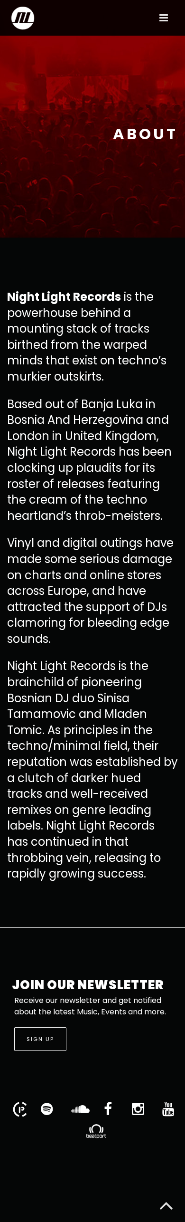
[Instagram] (138, 1109)
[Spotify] (47, 1109)
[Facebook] (108, 1109)
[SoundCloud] (77, 1109)
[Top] (166, 1202)
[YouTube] (168, 1109)
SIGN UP (40, 1039)
